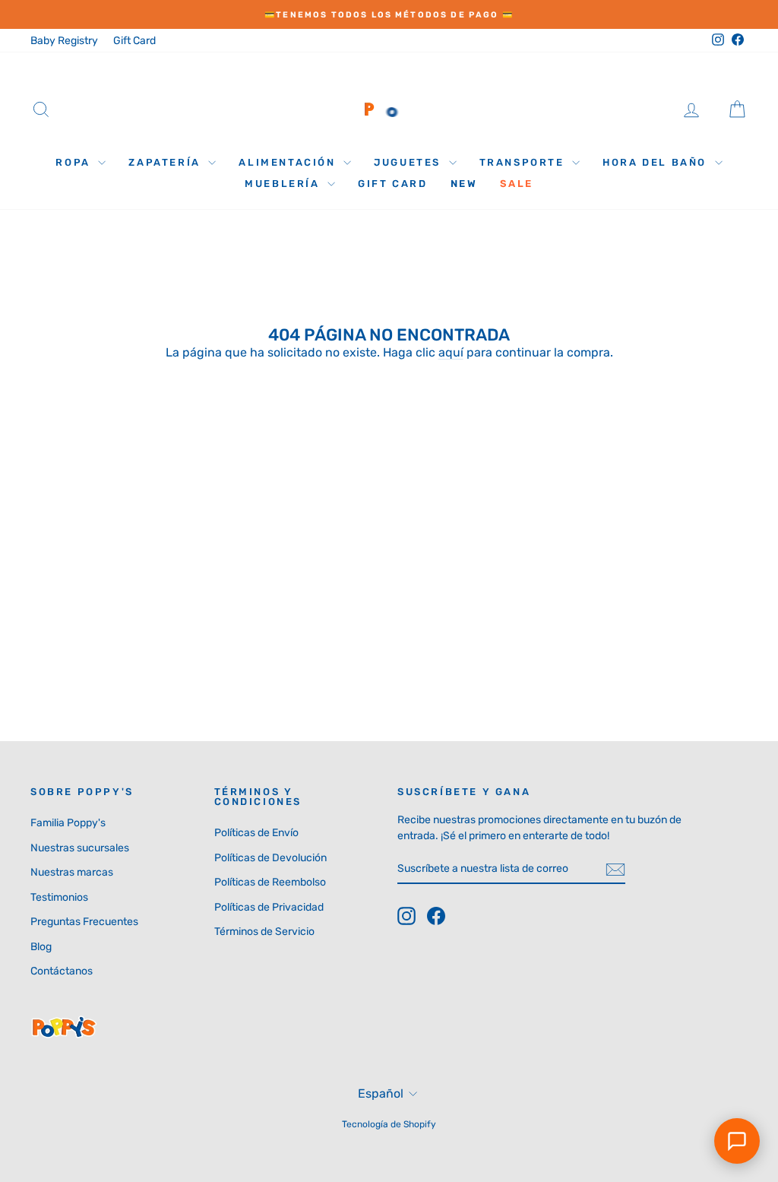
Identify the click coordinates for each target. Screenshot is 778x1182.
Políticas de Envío (256, 832)
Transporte (524, 162)
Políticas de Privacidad (269, 907)
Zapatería (166, 162)
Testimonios (59, 897)
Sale (516, 183)
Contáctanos (61, 971)
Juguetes (409, 162)
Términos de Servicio (264, 931)
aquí (450, 352)
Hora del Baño (656, 162)
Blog (41, 946)
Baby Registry (64, 40)
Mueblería (284, 183)
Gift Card (134, 40)
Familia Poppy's (68, 822)
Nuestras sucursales (79, 847)
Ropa (74, 162)
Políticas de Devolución (270, 857)
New (464, 183)
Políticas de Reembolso (270, 882)
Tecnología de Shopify (389, 1124)
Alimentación (289, 162)
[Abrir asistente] (737, 1141)
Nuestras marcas (71, 872)
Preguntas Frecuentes (84, 921)
